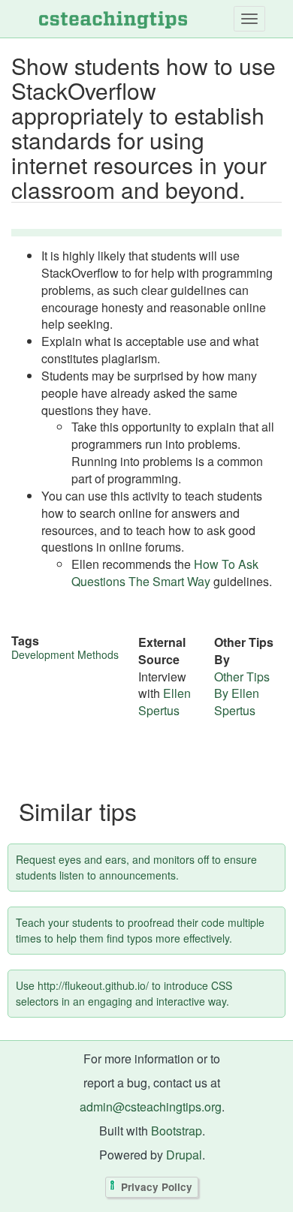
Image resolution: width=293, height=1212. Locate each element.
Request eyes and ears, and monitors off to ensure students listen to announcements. (136, 867)
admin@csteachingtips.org (151, 1106)
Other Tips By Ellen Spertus (242, 694)
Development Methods (65, 654)
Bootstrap (176, 1130)
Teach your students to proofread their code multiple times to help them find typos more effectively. (140, 930)
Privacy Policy (156, 1187)
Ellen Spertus (164, 701)
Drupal (184, 1154)
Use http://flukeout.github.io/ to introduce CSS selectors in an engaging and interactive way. (124, 993)
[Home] (113, 19)
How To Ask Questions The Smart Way (164, 572)
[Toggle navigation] (249, 19)
